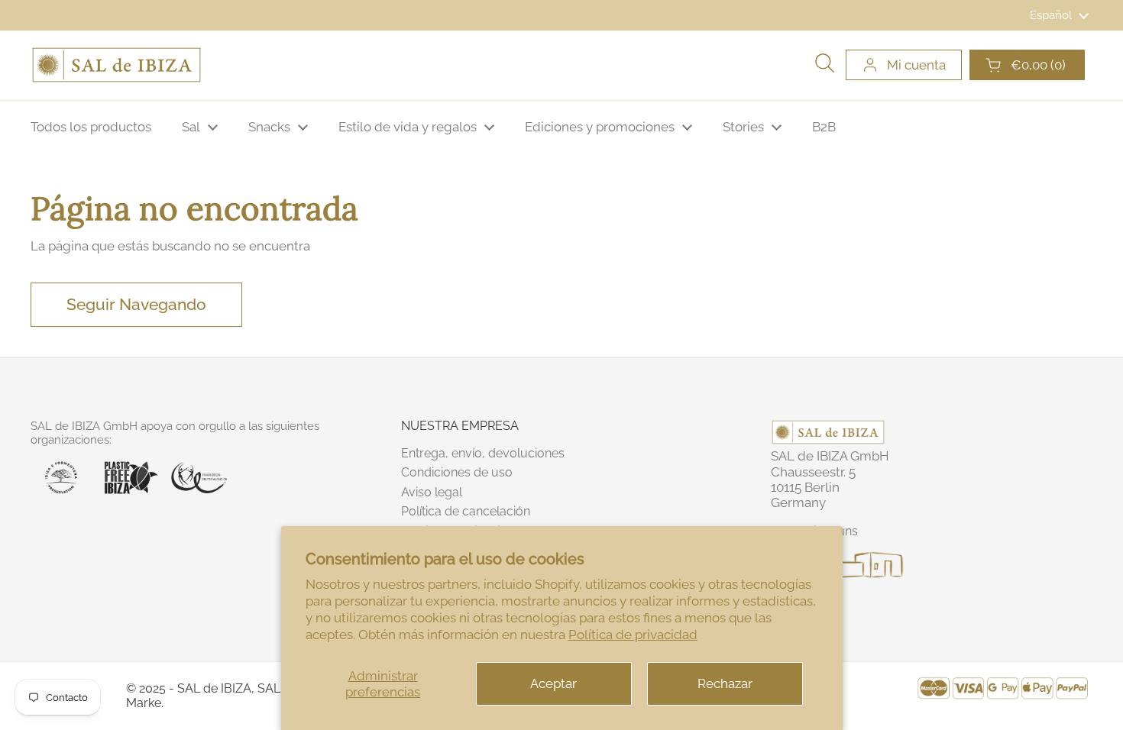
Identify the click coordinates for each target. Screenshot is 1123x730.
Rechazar (724, 683)
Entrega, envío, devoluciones (483, 453)
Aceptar (553, 683)
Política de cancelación (465, 511)
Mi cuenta (916, 65)
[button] (1027, 65)
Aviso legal (431, 492)
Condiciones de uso (457, 472)
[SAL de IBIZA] (116, 65)
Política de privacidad (632, 634)
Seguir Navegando (136, 304)
